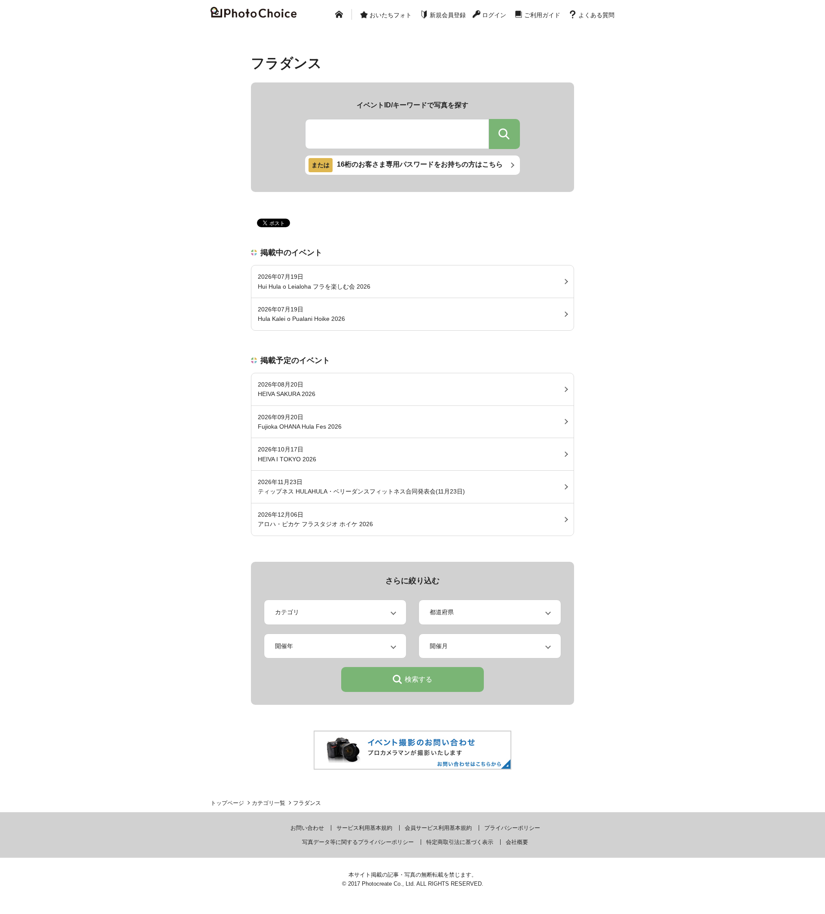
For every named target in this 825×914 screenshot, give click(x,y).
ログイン (494, 15)
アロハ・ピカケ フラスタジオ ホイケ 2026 (315, 519)
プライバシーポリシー (512, 828)
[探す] (504, 134)
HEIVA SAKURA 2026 (286, 389)
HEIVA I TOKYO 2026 (287, 454)
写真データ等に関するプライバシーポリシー (358, 842)
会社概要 (517, 842)
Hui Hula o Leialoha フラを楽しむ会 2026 (314, 281)
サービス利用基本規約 (364, 828)
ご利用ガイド (542, 15)
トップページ (227, 803)
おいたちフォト (391, 15)
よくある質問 (596, 15)
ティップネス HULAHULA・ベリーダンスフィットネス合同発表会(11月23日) (361, 486)
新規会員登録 (448, 15)
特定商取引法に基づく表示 (459, 842)
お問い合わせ (307, 828)
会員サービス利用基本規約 (438, 828)
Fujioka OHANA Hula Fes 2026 (300, 422)
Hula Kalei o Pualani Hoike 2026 (301, 314)
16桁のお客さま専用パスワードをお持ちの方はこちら (407, 165)
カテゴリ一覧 (268, 803)
